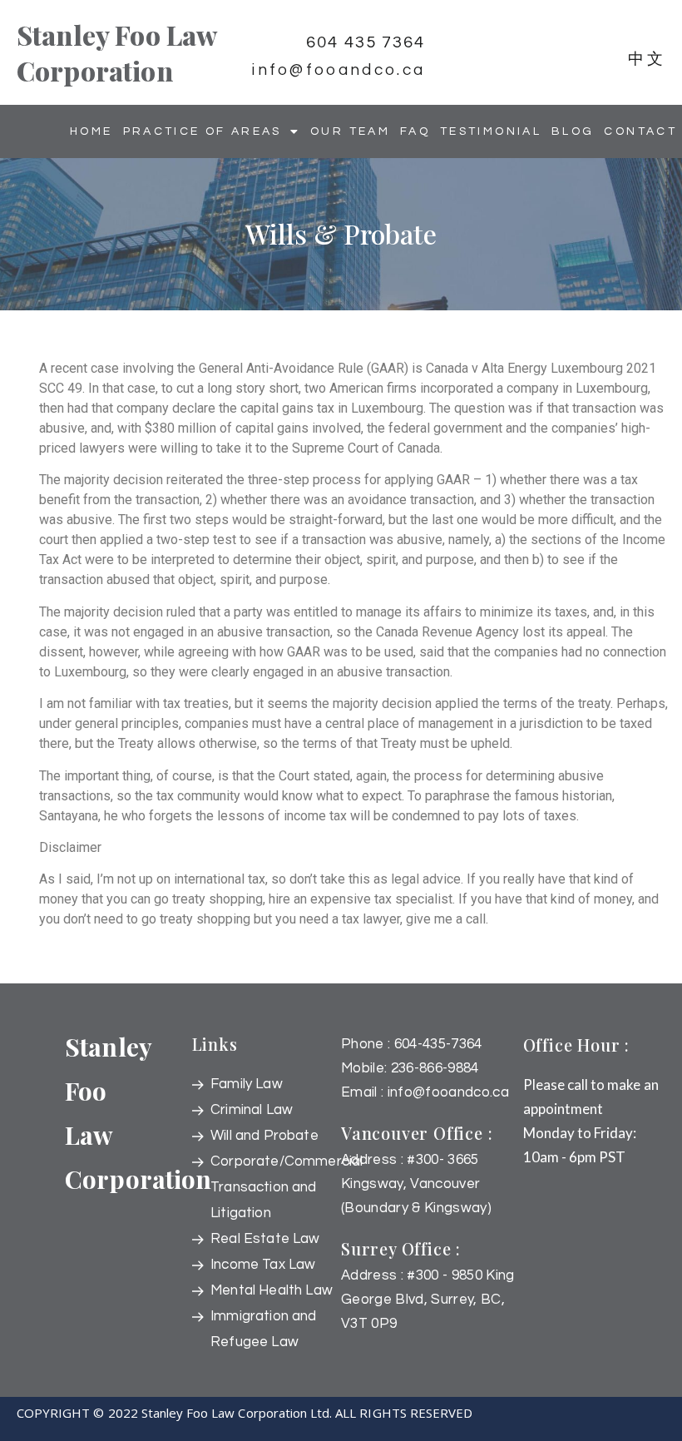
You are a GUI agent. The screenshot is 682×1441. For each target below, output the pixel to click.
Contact (640, 131)
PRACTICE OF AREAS (202, 131)
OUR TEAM (350, 131)
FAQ (415, 131)
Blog (572, 131)
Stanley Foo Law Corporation (116, 52)
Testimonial (490, 131)
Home (91, 131)
